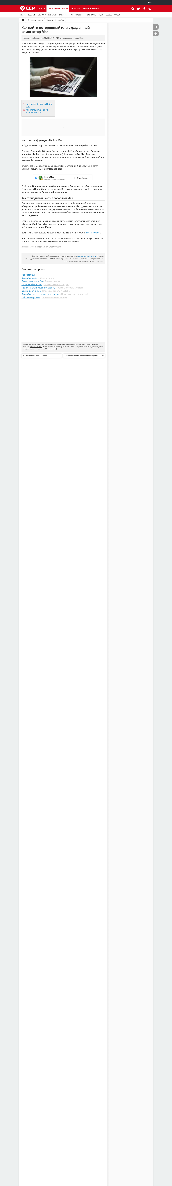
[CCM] (27, 8)
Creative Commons (36, 347)
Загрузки (75, 9)
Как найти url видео (31, 291)
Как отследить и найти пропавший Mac (37, 111)
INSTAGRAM (52, 15)
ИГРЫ (71, 15)
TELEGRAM (31, 15)
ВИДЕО (100, 15)
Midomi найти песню (32, 284)
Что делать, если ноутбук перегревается (36, 356)
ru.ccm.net (52, 349)
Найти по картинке (31, 297)
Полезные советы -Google (54, 297)
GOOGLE (109, 15)
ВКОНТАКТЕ (91, 15)
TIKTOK (22, 15)
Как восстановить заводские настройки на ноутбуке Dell (82, 356)
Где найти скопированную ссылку (38, 287)
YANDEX (117, 15)
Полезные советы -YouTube (56, 291)
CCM (46, 349)
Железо (49, 20)
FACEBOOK (62, 15)
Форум (41, 9)
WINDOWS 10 (80, 15)
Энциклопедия (91, 9)
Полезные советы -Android (70, 287)
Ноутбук (60, 20)
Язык (150, 2)
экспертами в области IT (87, 256)
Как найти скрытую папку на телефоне (41, 294)
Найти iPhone (92, 232)
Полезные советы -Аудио (56, 284)
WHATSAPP (42, 15)
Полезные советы (58, 9)
